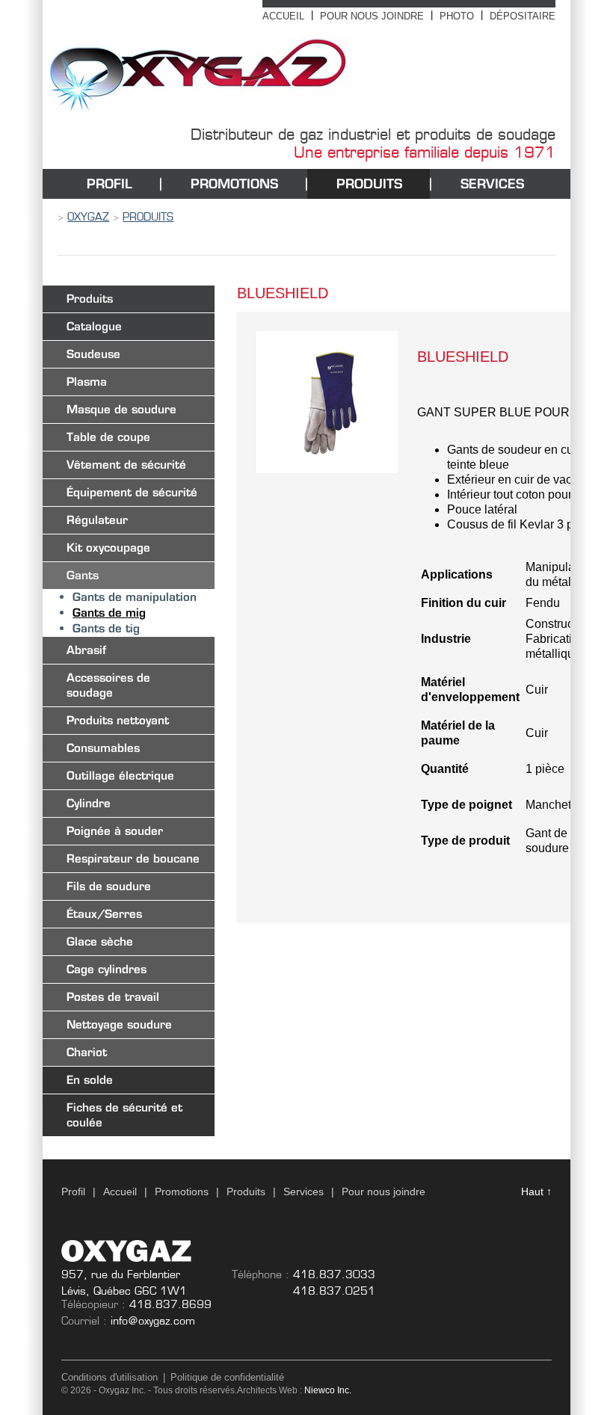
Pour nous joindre (372, 16)
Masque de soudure (121, 409)
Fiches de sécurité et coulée (124, 1114)
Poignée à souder (115, 831)
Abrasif (86, 650)
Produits (369, 183)
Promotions (234, 183)
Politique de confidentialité (227, 1377)
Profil (109, 183)
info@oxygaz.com (153, 1321)
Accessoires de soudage (108, 685)
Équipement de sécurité (132, 492)
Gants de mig (109, 612)
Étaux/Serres (104, 914)
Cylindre (89, 803)
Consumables (103, 748)
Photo (457, 16)
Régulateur (97, 520)
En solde (90, 1080)
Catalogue (94, 326)
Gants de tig (106, 628)
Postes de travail (113, 997)
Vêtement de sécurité (126, 464)
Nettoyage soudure (119, 1024)
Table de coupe (108, 437)
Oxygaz (88, 216)
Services (492, 183)
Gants (83, 575)
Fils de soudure (109, 886)
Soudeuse (93, 354)
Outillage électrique (120, 775)
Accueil (283, 16)
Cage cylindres (107, 969)
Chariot (87, 1052)
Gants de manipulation (135, 597)
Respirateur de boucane (133, 858)
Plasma (87, 381)
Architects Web (267, 1390)
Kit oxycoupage (108, 547)
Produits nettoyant (118, 720)
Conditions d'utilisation (109, 1377)
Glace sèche (100, 941)
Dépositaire (522, 16)
